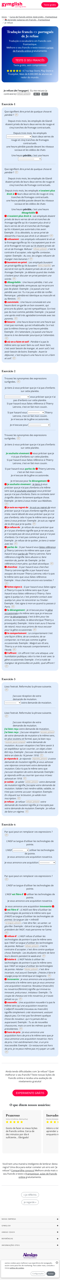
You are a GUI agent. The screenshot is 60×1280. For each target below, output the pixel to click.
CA (46, 94)
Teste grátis (50, 4)
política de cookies (17, 1268)
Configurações (38, 1273)
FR (38, 94)
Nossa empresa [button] (9, 1219)
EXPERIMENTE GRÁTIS (30, 1093)
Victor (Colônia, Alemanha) (17, 1119)
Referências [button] (7, 1239)
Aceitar (51, 1273)
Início (4, 17)
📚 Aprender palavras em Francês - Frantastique (27, 19)
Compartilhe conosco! (22, 1170)
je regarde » (30, 1202)
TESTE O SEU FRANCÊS (30, 60)
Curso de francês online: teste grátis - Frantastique (33, 17)
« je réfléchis (30, 1194)
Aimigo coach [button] (8, 1232)
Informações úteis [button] (11, 1245)
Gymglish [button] (6, 1226)
